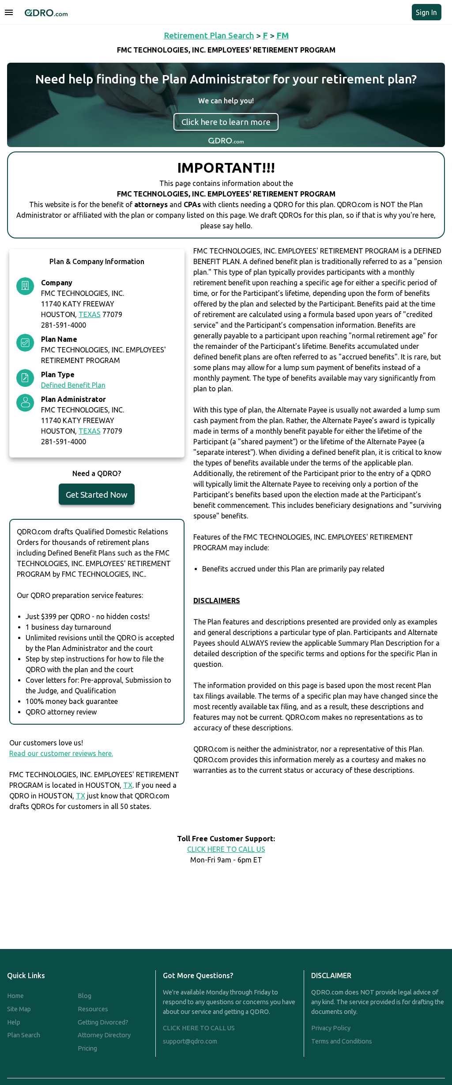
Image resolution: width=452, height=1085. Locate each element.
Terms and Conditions (341, 1041)
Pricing (87, 1048)
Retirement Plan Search (209, 35)
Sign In (426, 12)
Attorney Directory (104, 1035)
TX (127, 785)
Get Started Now (97, 494)
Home (15, 995)
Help (13, 1022)
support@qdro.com (190, 1041)
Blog (84, 995)
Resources (93, 1009)
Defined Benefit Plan (73, 385)
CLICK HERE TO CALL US (226, 849)
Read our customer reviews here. (61, 753)
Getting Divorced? (103, 1022)
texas (90, 314)
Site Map (19, 1009)
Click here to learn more (226, 122)
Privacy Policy (330, 1028)
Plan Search (23, 1035)
